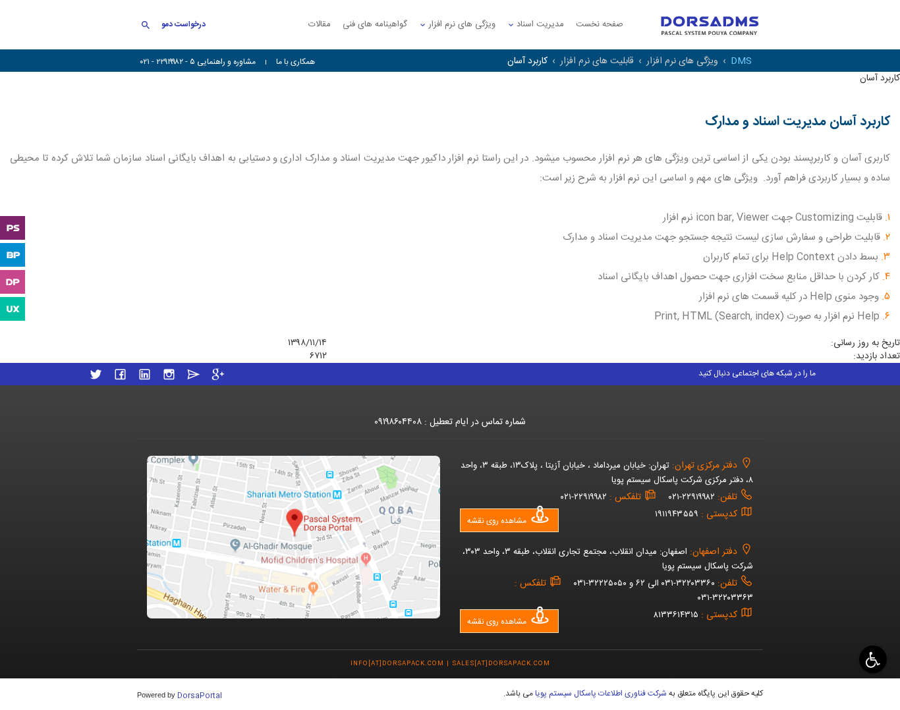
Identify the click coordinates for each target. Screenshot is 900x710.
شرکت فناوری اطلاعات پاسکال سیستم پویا (600, 693)
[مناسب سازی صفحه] (871, 659)
